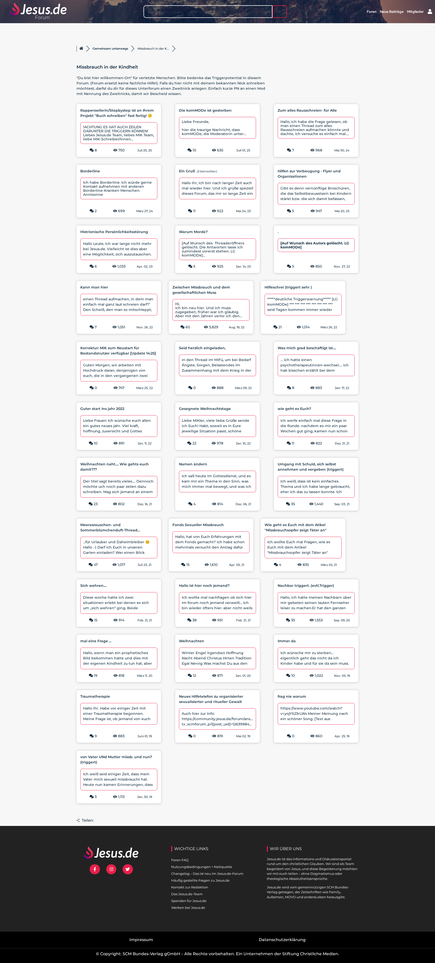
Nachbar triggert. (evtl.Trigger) (306, 585)
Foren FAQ (180, 860)
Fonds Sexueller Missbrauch (198, 525)
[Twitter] (128, 869)
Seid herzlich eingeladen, (202, 348)
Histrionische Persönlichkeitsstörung (114, 232)
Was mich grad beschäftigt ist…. (307, 348)
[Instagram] (111, 869)
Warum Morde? (193, 232)
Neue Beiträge (392, 11)
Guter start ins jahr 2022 (102, 408)
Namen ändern (193, 464)
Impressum (141, 939)
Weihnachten (191, 641)
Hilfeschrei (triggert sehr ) (288, 287)
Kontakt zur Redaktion (189, 887)
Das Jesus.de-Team (187, 894)
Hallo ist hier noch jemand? (204, 585)
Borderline (90, 171)
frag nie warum (292, 696)
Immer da (287, 641)
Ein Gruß (187, 171)
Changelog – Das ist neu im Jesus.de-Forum (207, 874)
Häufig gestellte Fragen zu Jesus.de (200, 880)
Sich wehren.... (93, 585)
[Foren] (81, 48)
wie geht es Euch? (294, 408)
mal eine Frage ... (95, 641)
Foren (371, 11)
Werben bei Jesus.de (188, 908)
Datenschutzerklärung (282, 939)
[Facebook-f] (95, 869)
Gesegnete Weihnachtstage (205, 408)
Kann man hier (94, 287)
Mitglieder (415, 11)
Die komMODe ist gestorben (205, 110)
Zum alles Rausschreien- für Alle (307, 110)
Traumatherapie (95, 696)
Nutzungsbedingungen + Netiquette (201, 867)
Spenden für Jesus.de (188, 901)
